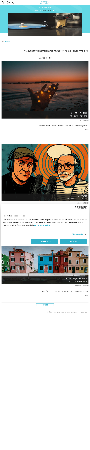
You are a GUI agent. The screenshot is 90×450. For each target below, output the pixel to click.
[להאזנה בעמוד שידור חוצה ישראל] (45, 168)
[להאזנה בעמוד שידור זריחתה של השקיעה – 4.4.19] (45, 251)
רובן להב (74, 199)
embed (7, 41)
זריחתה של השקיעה (81, 282)
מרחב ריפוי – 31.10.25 (79, 113)
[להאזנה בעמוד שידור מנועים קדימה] (45, 24)
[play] (8, 2)
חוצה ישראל (82, 196)
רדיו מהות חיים (45, 2)
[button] (87, 2)
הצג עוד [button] (45, 305)
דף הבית (84, 312)
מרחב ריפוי (83, 116)
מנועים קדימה (48, 11)
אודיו (86, 130)
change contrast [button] (13, 3)
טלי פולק (70, 282)
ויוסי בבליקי (68, 199)
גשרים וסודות (83, 199)
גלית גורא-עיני (39, 11)
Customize (43, 241)
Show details (77, 234)
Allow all (73, 241)
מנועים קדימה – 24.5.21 (45, 8)
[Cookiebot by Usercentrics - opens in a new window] (77, 207)
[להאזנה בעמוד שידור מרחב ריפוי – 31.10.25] (45, 85)
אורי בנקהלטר (74, 116)
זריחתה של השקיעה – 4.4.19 (76, 279)
